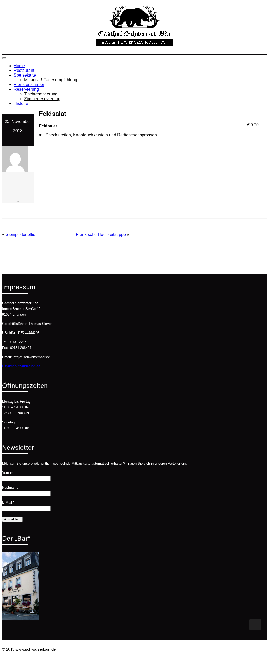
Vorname (8, 473)
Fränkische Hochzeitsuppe (101, 234)
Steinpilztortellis (20, 234)
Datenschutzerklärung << (21, 366)
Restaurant (24, 70)
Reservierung (26, 89)
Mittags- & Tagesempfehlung (50, 80)
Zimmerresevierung (42, 98)
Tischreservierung (41, 94)
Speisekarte (25, 75)
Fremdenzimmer (29, 84)
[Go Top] (255, 624)
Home (19, 65)
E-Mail (8, 502)
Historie (21, 103)
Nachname (10, 488)
